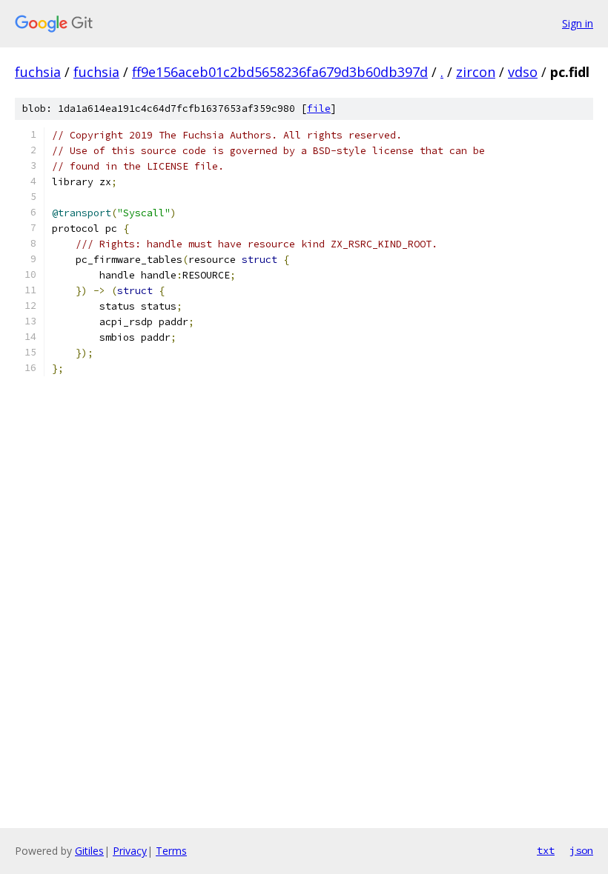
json (581, 850)
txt (546, 850)
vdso (523, 72)
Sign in (577, 23)
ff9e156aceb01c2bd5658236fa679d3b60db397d (280, 72)
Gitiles (89, 851)
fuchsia (38, 72)
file (319, 108)
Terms (171, 851)
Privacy (130, 851)
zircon (475, 72)
